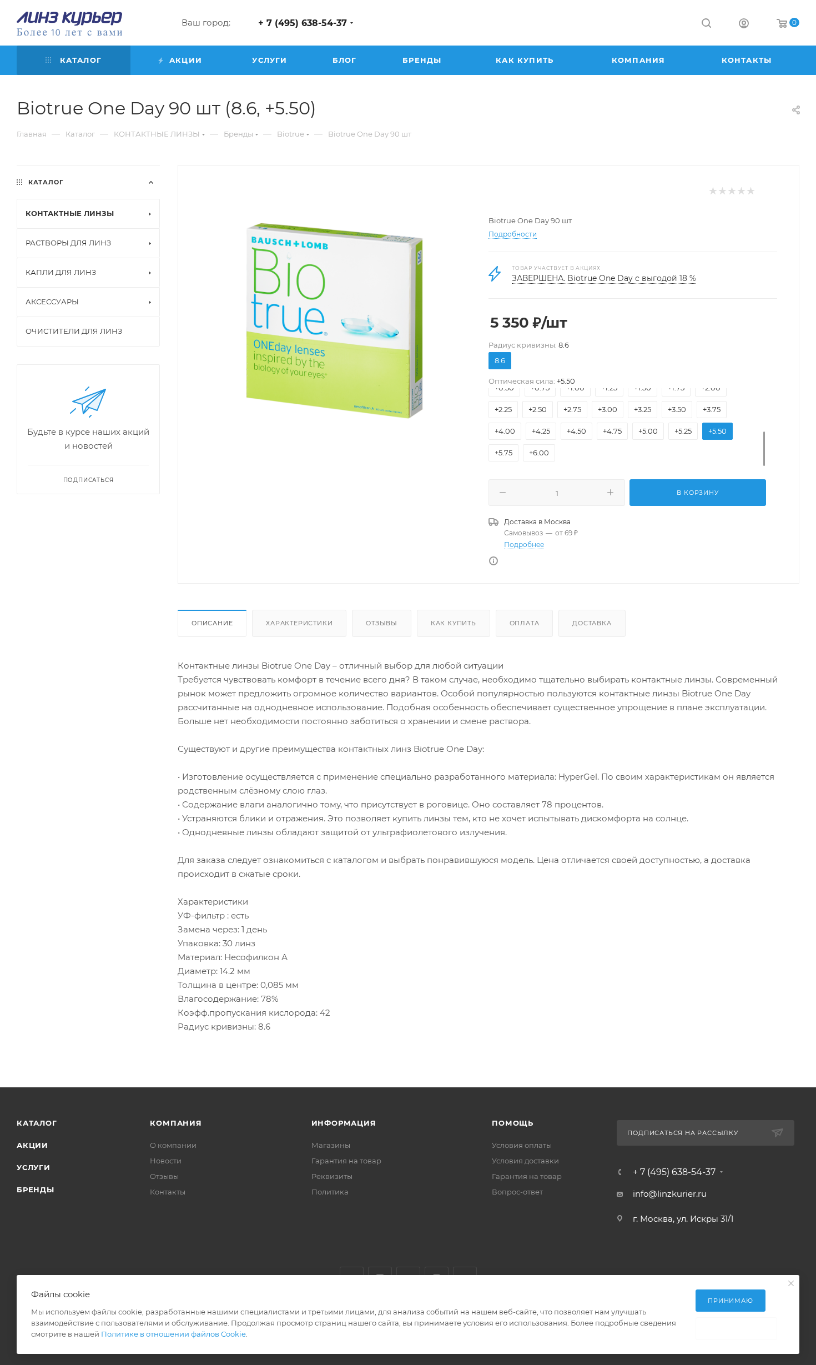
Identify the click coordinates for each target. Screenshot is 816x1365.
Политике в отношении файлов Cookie (173, 1333)
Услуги (34, 1167)
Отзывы (381, 623)
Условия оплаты (522, 1145)
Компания (176, 1122)
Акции (32, 1145)
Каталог (37, 1122)
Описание (212, 623)
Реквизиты (331, 1176)
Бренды (35, 1189)
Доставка (591, 623)
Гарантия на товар (346, 1160)
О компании (173, 1145)
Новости (166, 1160)
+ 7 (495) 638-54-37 (302, 23)
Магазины (330, 1145)
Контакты (167, 1191)
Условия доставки (525, 1160)
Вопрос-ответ (517, 1191)
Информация (343, 1122)
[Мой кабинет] (744, 25)
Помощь (512, 1122)
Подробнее (524, 544)
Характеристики (299, 623)
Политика (330, 1191)
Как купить (453, 623)
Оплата (525, 623)
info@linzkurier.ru (670, 1193)
